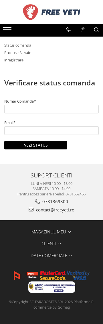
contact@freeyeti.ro (54, 210)
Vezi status (36, 145)
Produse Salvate (17, 52)
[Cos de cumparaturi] (83, 30)
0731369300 (54, 201)
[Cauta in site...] (96, 30)
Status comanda (17, 45)
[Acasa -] (51, 12)
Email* (9, 122)
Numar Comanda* (20, 101)
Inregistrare (13, 60)
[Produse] (8, 31)
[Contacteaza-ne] (68, 30)
